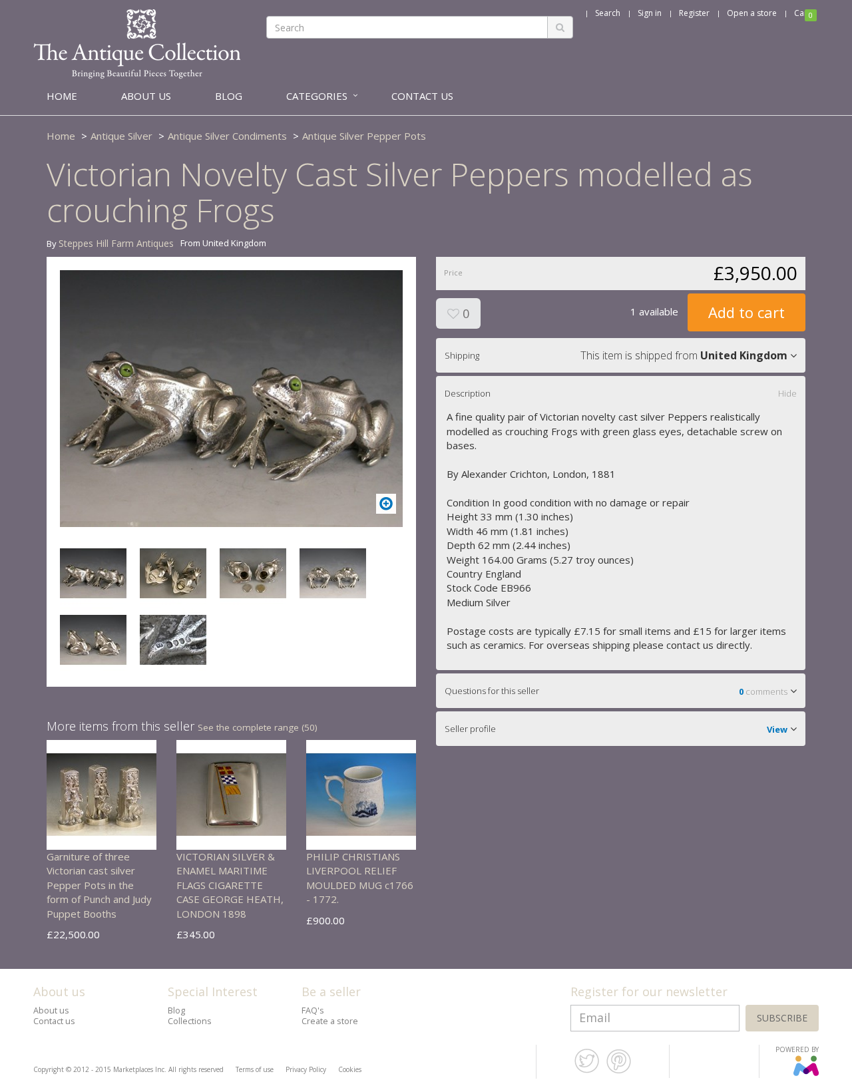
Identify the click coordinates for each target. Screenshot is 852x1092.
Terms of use (255, 1069)
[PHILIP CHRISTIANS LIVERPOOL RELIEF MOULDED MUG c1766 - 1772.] (361, 794)
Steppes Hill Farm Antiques (116, 243)
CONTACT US (422, 95)
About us (51, 1010)
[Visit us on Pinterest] (618, 1070)
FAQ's (313, 1010)
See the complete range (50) (258, 727)
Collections (190, 1021)
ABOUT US (146, 95)
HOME (62, 95)
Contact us (54, 1021)
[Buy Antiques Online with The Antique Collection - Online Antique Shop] (136, 43)
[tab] (621, 355)
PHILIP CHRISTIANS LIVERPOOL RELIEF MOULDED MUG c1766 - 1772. (359, 878)
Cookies (349, 1069)
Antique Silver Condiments (227, 135)
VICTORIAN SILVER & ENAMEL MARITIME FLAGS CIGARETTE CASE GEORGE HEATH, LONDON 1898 (230, 885)
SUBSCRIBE (782, 1017)
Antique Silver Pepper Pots (364, 135)
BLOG (228, 95)
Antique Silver (121, 135)
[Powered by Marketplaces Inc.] (806, 1073)
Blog (176, 1010)
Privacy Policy (306, 1069)
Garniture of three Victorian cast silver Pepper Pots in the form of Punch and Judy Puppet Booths (99, 885)
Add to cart (746, 312)
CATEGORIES (316, 95)
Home (61, 135)
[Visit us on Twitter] (586, 1070)
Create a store (330, 1021)
